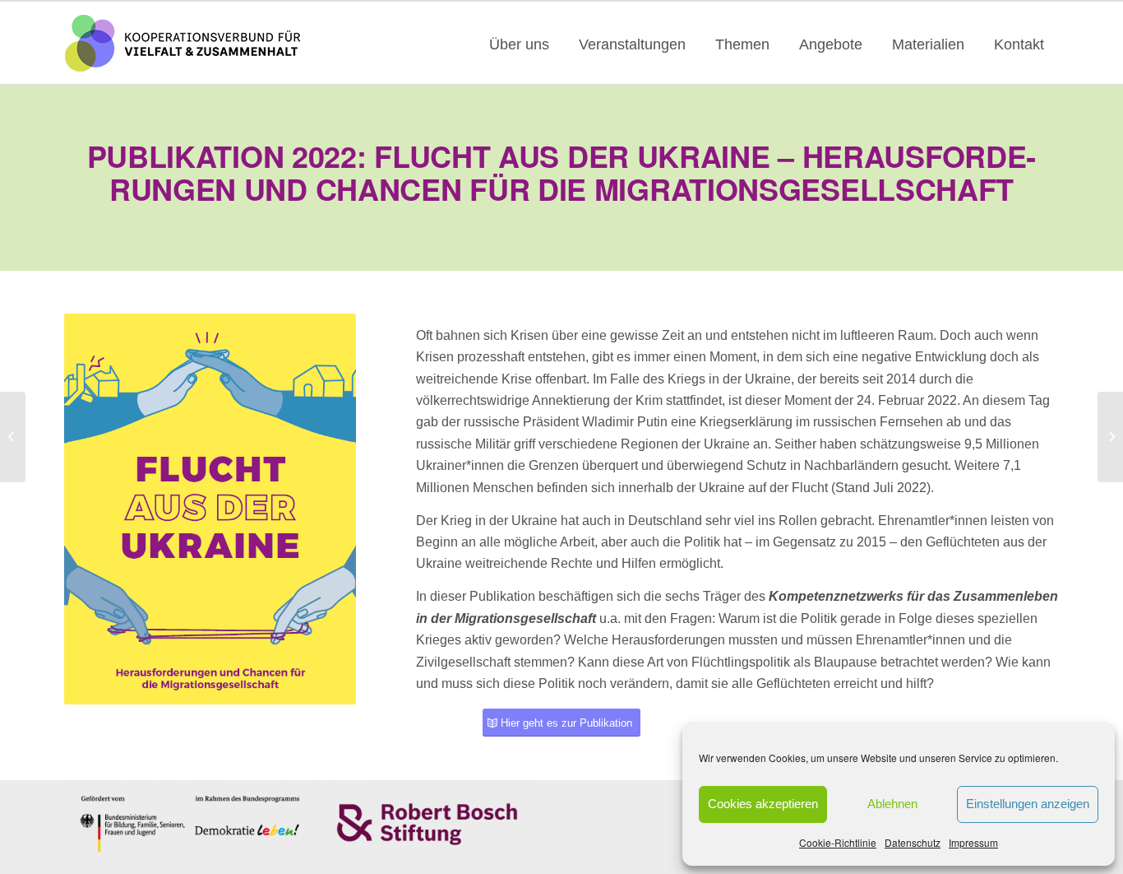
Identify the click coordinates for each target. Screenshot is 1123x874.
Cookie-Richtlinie (837, 842)
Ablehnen (892, 804)
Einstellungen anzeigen (1027, 804)
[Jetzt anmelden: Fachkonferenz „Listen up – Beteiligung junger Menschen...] (12, 437)
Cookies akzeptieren (763, 804)
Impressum (973, 842)
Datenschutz (912, 842)
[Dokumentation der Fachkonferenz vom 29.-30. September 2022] (1110, 437)
